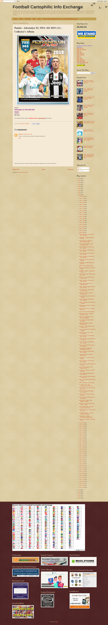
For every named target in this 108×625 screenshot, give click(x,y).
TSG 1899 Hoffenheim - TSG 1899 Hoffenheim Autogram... (86, 413)
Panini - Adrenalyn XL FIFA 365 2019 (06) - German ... (86, 281)
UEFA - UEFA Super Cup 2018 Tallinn (86, 382)
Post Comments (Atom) (23, 172)
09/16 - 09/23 (82, 226)
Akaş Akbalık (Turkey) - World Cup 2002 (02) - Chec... (86, 314)
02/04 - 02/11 (82, 479)
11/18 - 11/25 (82, 208)
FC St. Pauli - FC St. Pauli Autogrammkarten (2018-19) (85, 385)
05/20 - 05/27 (82, 449)
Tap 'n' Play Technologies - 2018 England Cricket (85, 367)
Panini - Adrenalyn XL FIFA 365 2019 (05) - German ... (86, 336)
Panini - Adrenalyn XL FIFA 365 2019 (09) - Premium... (86, 254)
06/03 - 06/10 (82, 445)
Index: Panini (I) (80, 53)
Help (34, 19)
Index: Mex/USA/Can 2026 (82, 62)
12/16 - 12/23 (82, 200)
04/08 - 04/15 (82, 461)
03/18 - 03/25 (82, 467)
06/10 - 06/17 (82, 443)
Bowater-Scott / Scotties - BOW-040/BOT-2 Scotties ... (85, 401)
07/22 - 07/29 (82, 430)
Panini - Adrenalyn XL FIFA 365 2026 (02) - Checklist (89, 122)
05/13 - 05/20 (82, 451)
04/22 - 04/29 (82, 457)
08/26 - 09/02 (82, 232)
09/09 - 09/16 (82, 228)
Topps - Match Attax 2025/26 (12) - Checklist (88, 130)
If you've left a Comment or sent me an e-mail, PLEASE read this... (60, 19)
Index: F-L (79, 50)
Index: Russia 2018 (81, 61)
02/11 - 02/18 (82, 477)
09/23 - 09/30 (82, 224)
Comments (81, 170)
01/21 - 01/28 (82, 483)
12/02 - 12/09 (82, 204)
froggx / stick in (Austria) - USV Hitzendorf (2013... (85, 284)
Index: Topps (80, 58)
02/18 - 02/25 (82, 475)
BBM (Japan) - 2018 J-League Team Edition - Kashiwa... (86, 404)
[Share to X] (36, 124)
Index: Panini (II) (80, 54)
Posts (80, 168)
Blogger (56, 621)
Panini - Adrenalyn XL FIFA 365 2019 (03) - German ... (86, 352)
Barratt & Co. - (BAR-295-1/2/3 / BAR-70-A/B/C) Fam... (87, 327)
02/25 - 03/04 (82, 473)
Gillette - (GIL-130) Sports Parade (86, 265)
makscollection (42, 118)
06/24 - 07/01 (82, 438)
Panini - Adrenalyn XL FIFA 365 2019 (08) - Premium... (86, 257)
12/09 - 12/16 (82, 202)
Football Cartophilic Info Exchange (48, 6)
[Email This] (32, 124)
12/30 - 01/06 (82, 196)
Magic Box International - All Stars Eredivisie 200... (86, 293)
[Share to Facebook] (37, 124)
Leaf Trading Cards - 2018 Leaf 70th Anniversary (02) (86, 290)
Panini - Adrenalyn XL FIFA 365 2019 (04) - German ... (86, 342)
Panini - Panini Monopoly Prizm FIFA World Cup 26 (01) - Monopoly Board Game (89, 156)
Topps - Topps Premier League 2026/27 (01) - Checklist (88, 90)
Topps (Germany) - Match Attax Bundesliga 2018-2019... (85, 241)
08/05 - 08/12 (82, 426)
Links (39, 19)
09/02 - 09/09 (82, 230)
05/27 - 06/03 (82, 447)
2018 (79, 194)
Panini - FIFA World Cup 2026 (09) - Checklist (88, 147)
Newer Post (16, 169)
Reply (19, 138)
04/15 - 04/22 (82, 459)
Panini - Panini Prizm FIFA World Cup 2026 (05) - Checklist (89, 106)
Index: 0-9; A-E (80, 48)
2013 (79, 497)
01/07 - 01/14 (82, 487)
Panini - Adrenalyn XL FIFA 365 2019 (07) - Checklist (86, 300)
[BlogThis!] (34, 124)
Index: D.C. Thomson (81, 49)
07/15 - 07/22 (82, 432)
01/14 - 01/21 (82, 485)
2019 (79, 192)
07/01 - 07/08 (82, 437)
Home (15, 19)
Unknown (20, 134)
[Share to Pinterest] (39, 124)
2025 (79, 180)
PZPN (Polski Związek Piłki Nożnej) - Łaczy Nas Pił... (86, 391)
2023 (79, 184)
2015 (79, 493)
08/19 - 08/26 (82, 422)
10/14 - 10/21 (82, 218)
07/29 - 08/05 (82, 428)
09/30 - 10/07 (82, 222)
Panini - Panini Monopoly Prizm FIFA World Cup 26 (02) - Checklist (89, 139)
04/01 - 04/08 (82, 463)
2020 (79, 190)
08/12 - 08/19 (82, 424)
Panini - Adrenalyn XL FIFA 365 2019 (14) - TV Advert (86, 235)
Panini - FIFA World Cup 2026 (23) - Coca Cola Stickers (88, 114)
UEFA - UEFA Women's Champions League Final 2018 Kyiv (86, 407)
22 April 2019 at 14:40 (27, 134)
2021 (79, 188)
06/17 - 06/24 (82, 440)
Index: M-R (79, 52)
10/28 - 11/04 (82, 214)
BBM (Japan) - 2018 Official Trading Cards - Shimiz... (86, 278)
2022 (79, 186)
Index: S (78, 56)
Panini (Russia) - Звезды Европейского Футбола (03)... (86, 417)
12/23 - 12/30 (82, 198)
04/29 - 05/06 (82, 455)
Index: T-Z (79, 57)
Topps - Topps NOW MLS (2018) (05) (87, 311)
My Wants (27, 19)
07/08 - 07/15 (82, 434)
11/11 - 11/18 (82, 210)
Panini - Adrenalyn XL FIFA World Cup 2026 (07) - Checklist (89, 98)
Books (21, 19)
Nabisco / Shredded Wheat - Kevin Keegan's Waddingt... (86, 317)
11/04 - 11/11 (82, 212)
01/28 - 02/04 (82, 481)
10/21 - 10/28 (82, 216)
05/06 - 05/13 (82, 453)
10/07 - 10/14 (82, 220)
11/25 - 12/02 (82, 206)
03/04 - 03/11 (82, 471)
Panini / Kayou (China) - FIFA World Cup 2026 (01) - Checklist (89, 81)
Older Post (70, 169)
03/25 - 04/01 (82, 465)
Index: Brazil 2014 (81, 60)
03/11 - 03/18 (82, 469)
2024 (79, 182)
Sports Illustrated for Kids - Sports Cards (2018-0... (86, 333)
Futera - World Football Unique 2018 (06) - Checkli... (86, 374)
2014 (79, 495)
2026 (79, 178)
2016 (79, 491)
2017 (79, 489)
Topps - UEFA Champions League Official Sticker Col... (86, 244)
